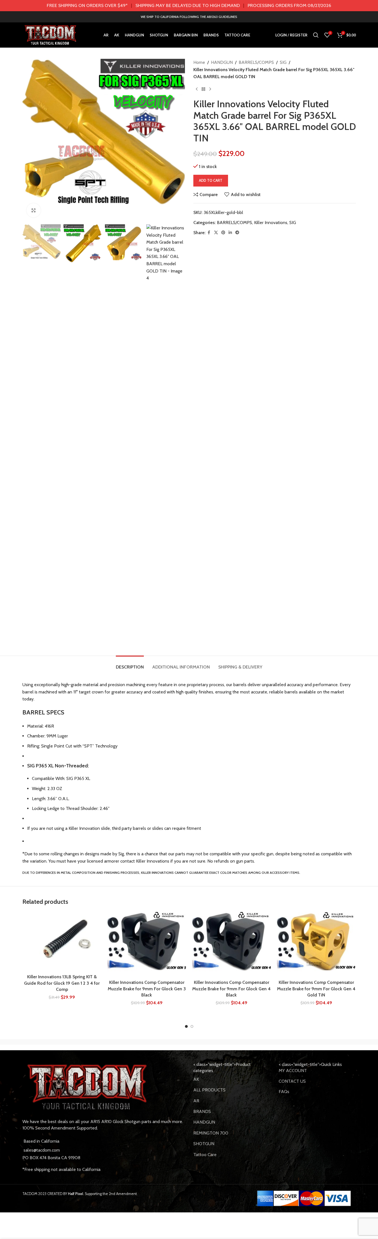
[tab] (130, 664)
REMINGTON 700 (210, 1133)
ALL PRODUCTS (209, 1090)
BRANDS (202, 1111)
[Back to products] (203, 89)
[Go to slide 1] (186, 1026)
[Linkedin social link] (230, 232)
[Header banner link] (189, 5)
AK (196, 1079)
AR (196, 1100)
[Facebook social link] (209, 232)
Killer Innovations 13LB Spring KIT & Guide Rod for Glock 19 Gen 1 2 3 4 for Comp (62, 983)
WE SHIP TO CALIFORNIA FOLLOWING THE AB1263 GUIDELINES (189, 17)
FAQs (284, 1091)
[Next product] (210, 89)
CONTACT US (292, 1081)
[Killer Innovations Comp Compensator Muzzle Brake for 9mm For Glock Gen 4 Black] (231, 944)
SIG (283, 62)
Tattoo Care (205, 1154)
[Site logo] (50, 34)
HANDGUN (222, 62)
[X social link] (216, 232)
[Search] (315, 35)
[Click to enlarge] (34, 210)
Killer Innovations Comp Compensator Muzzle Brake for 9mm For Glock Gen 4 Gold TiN (316, 989)
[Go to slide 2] (192, 1026)
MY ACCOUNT (293, 1070)
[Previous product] (196, 89)
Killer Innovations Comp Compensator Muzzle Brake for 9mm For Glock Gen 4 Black (231, 989)
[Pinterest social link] (223, 232)
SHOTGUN (203, 1143)
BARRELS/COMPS (256, 62)
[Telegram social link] (237, 232)
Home (199, 62)
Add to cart (210, 180)
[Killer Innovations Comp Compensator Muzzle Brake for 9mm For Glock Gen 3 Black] (146, 944)
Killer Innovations (270, 222)
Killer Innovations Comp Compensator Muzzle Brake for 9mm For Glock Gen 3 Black (147, 989)
